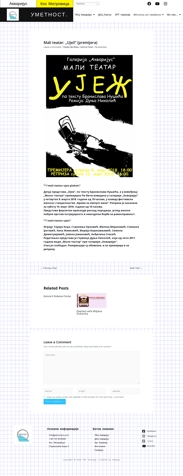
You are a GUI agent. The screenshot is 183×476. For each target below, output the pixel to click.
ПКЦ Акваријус (83, 14)
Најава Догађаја (71, 47)
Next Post (136, 268)
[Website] (125, 391)
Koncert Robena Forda (57, 296)
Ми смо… (172, 14)
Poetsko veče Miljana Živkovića (89, 312)
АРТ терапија (122, 14)
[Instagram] (165, 3)
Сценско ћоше (86, 47)
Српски (80, 3)
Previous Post (48, 268)
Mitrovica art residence (147, 14)
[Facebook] (149, 3)
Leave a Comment (52, 47)
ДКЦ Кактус (105, 14)
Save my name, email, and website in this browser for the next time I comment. (85, 397)
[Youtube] (157, 3)
